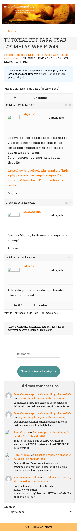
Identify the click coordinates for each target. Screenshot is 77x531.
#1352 (68, 105)
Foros (19, 55)
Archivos (9, 507)
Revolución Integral (42, 526)
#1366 (68, 257)
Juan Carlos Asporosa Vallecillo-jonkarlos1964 (43, 394)
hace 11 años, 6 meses (53, 73)
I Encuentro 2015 (38, 55)
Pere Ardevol (22, 455)
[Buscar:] (19, 31)
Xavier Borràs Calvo (26, 477)
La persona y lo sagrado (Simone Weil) (41, 398)
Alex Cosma (21, 432)
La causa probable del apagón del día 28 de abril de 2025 (42, 434)
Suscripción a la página (38, 371)
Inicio (8, 55)
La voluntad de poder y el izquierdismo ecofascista (42, 479)
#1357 (68, 202)
